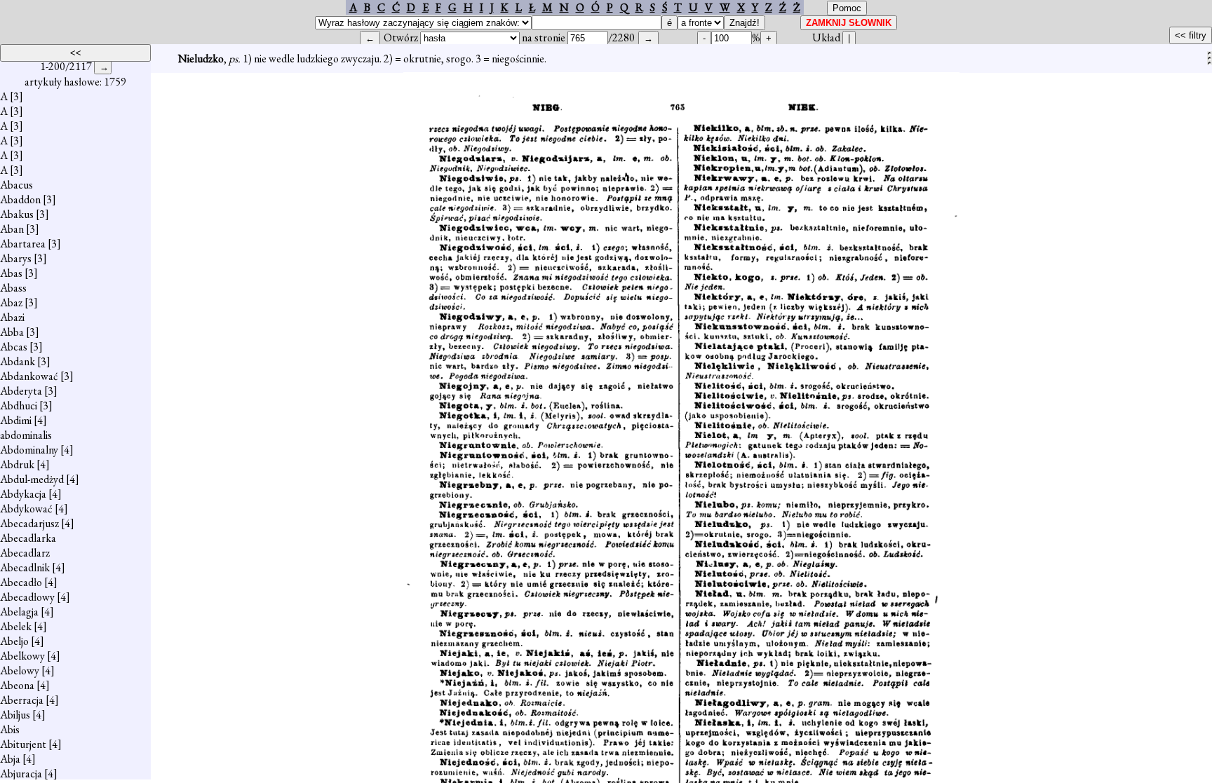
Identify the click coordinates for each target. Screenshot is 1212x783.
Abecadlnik (25, 567)
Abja (10, 758)
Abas (11, 273)
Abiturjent (23, 744)
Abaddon (20, 199)
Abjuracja (21, 773)
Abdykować (26, 508)
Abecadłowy (27, 597)
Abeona (17, 685)
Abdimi (16, 420)
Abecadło (21, 582)
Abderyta (21, 390)
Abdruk (17, 464)
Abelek (16, 626)
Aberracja (21, 700)
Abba (12, 332)
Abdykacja (23, 493)
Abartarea (23, 243)
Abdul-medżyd (32, 479)
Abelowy (19, 670)
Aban (12, 229)
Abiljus (15, 714)
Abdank (17, 361)
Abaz (11, 302)
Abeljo (14, 641)
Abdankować (29, 376)
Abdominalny (29, 449)
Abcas (13, 346)
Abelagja (19, 611)
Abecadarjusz (29, 523)
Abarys (16, 258)
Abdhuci (18, 405)
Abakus (17, 214)
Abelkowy (22, 655)
